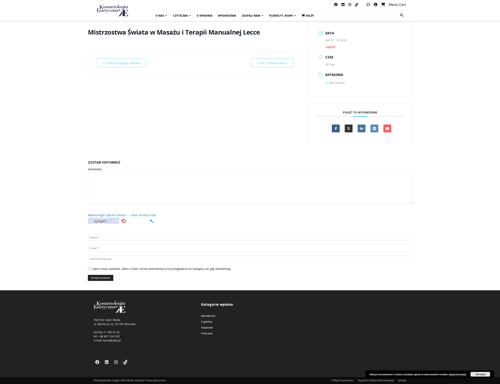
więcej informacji (457, 374)
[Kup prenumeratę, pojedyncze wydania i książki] (383, 4)
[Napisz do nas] (368, 4)
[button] (401, 16)
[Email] (387, 128)
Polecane (207, 333)
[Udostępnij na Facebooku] (336, 128)
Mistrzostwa (337, 83)
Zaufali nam (251, 15)
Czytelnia (180, 15)
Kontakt (402, 380)
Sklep (309, 15)
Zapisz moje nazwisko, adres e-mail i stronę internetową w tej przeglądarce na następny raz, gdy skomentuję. (161, 269)
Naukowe (207, 327)
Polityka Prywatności (342, 380)
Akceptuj (480, 374)
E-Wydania (204, 15)
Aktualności (208, 316)
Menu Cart (397, 4)
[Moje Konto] (375, 4)
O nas (159, 15)
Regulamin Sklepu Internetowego (376, 380)
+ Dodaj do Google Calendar (121, 63)
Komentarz (95, 169)
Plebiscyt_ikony (281, 15)
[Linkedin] (361, 128)
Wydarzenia (227, 15)
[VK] (374, 128)
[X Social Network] (349, 128)
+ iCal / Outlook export (272, 63)
